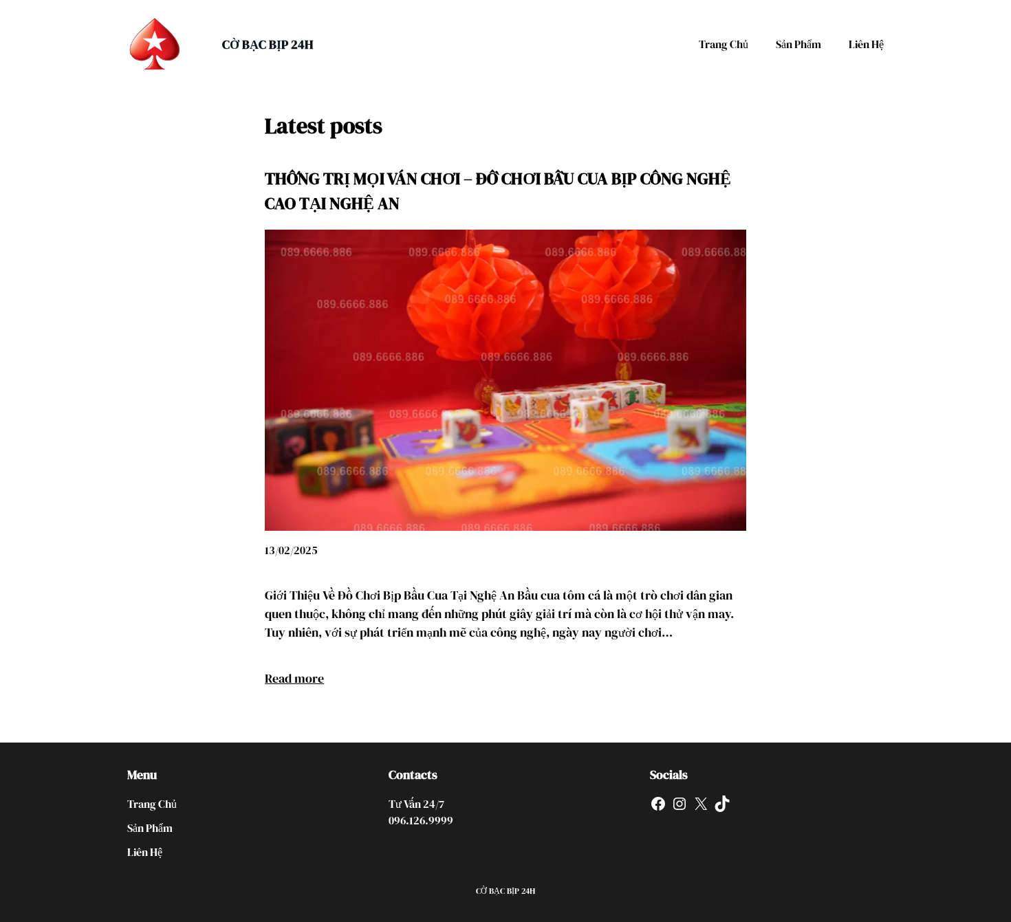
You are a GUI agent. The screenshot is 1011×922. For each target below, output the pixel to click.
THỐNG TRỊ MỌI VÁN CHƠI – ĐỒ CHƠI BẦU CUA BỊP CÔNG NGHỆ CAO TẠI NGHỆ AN (498, 191)
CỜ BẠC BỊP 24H (267, 44)
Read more (294, 678)
